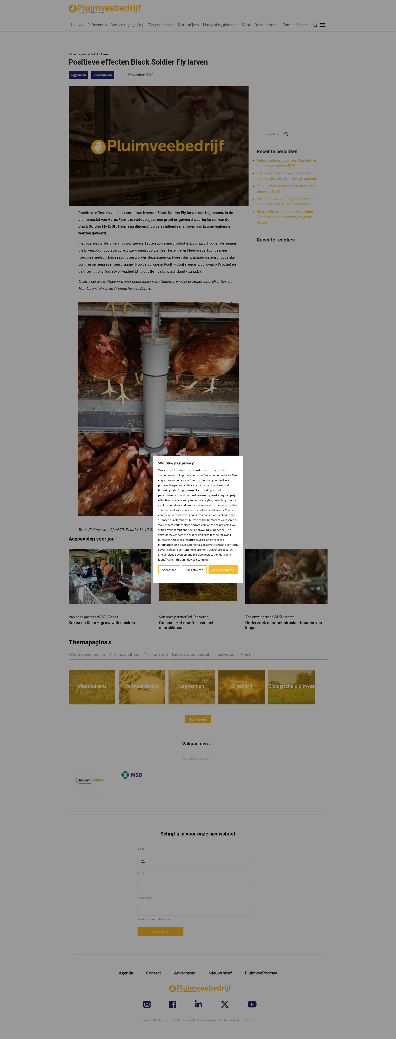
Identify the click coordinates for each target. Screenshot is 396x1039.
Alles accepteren (223, 570)
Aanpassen (169, 570)
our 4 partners (178, 470)
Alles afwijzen (194, 570)
